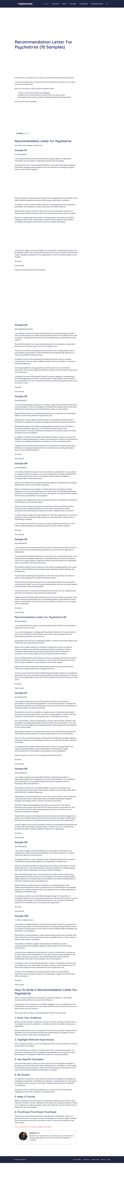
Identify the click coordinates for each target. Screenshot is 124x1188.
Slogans (73, 4)
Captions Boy (25, 3)
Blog (64, 4)
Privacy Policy (77, 1159)
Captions (55, 4)
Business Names (97, 4)
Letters (45, 4)
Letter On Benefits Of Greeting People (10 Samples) (33, 1127)
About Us (103, 1159)
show (26, 133)
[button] (107, 4)
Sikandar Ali (34, 1133)
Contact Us (86, 1159)
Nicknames (84, 4)
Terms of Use (95, 1159)
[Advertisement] (46, 27)
